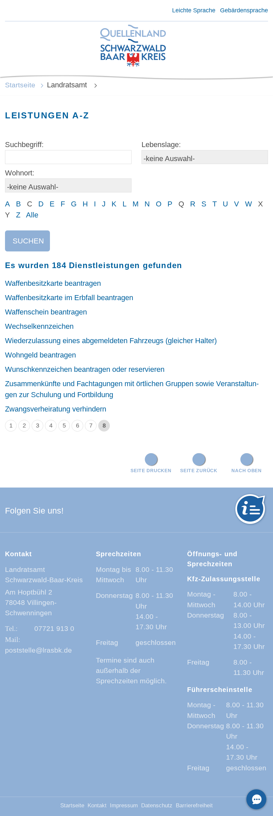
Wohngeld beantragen (40, 355)
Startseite (20, 85)
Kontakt (97, 805)
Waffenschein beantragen (46, 312)
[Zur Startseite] (132, 46)
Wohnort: (19, 173)
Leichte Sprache (193, 10)
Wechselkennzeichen (39, 326)
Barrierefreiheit (194, 805)
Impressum (124, 805)
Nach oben (246, 470)
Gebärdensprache (244, 10)
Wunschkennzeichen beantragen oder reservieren (84, 369)
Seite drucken (151, 470)
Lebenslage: (161, 144)
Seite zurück (198, 470)
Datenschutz (156, 805)
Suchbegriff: (24, 144)
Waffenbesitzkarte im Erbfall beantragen (69, 297)
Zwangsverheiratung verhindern (55, 409)
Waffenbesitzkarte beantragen (53, 283)
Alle (32, 215)
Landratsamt (68, 85)
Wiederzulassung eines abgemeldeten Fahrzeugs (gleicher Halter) (111, 340)
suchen (28, 241)
